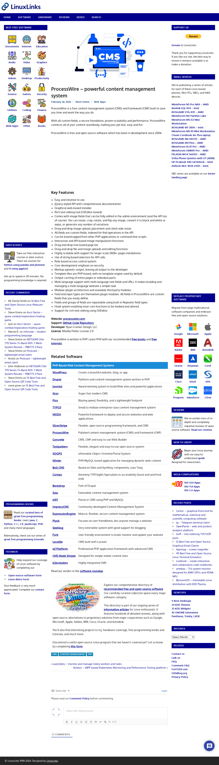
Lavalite (58, 541)
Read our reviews (201, 429)
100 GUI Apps (192, 482)
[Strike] (81, 722)
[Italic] (71, 722)
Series (81, 17)
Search (96, 17)
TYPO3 (57, 407)
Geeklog (58, 527)
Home (7, 17)
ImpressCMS (61, 506)
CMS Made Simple (64, 556)
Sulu (55, 492)
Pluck (56, 520)
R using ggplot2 (18, 268)
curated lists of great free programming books (28, 516)
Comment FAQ (180, 665)
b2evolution (60, 563)
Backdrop (59, 485)
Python (8, 524)
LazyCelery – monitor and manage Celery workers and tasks (87, 664)
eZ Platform (60, 549)
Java (32, 520)
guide (201, 458)
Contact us (178, 653)
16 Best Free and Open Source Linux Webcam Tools (25, 304)
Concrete (58, 439)
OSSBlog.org (179, 673)
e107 (55, 499)
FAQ (174, 661)
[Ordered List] (86, 722)
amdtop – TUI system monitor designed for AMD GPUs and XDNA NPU (193, 572)
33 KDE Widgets (181, 608)
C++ (16, 524)
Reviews (64, 17)
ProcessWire (61, 432)
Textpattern (60, 446)
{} (109, 721)
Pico (55, 400)
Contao (57, 474)
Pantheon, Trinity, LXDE (186, 616)
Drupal (57, 379)
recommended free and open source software (133, 589)
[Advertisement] (109, 163)
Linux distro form (18, 579)
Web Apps (100, 101)
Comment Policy (79, 698)
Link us (176, 657)
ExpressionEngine (64, 513)
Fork (55, 534)
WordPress (60, 372)
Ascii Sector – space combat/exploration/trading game (25, 316)
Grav (56, 393)
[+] (114, 721)
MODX (57, 414)
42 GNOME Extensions (185, 612)
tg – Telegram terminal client (193, 522)
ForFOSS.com (180, 669)
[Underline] (76, 722)
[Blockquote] (95, 722)
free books (139, 339)
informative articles (116, 609)
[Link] (105, 722)
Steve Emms (82, 101)
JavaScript (31, 524)
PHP (90, 654)
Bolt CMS (58, 467)
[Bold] (67, 722)
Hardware (45, 17)
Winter (57, 460)
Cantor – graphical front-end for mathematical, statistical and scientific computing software (192, 514)
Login (164, 690)
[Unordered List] (90, 722)
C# (21, 524)
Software (24, 17)
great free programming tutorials (24, 539)
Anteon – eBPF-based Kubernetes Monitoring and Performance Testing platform (119, 667)
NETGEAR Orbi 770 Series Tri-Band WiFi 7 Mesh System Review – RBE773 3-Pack (24, 343)
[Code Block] (100, 722)
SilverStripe (60, 425)
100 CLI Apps (192, 490)
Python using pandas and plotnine (24, 264)
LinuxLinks (52, 760)
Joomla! (57, 386)
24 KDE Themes (181, 604)
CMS (54, 654)
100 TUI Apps (192, 486)
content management (72, 654)
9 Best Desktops (181, 600)
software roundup (91, 571)
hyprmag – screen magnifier (192, 549)
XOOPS (57, 453)
